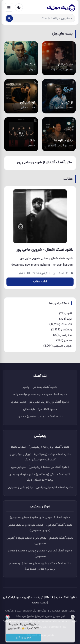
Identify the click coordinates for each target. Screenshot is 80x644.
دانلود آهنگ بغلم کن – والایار (40, 387)
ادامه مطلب (40, 281)
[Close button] (76, 615)
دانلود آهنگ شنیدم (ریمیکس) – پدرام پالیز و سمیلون (40, 487)
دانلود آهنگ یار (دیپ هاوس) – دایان (40, 416)
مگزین (28, 597)
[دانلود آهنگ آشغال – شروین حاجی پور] (40, 216)
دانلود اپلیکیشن (13, 597)
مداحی (68, 340)
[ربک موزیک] (60, 7)
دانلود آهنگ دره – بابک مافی (40, 409)
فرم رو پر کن (21, 638)
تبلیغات (38, 597)
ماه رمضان (65, 335)
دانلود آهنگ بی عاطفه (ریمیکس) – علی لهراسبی (40, 467)
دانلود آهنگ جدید (66, 597)
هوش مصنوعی (62, 346)
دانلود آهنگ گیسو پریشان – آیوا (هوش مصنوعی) (40, 517)
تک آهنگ (66, 324)
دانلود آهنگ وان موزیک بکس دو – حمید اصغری (40, 402)
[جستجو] (9, 18)
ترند (69, 319)
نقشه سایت (39, 603)
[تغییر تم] (19, 7)
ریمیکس (66, 330)
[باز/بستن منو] (9, 7)
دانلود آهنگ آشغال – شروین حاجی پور (45, 249)
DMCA (49, 597)
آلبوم (68, 313)
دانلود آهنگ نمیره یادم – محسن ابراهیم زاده (40, 394)
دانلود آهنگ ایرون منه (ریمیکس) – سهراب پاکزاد (40, 447)
